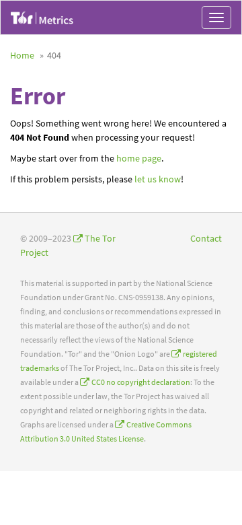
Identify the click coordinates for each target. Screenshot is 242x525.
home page (138, 158)
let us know (157, 179)
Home (22, 55)
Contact (206, 238)
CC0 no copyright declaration (140, 382)
